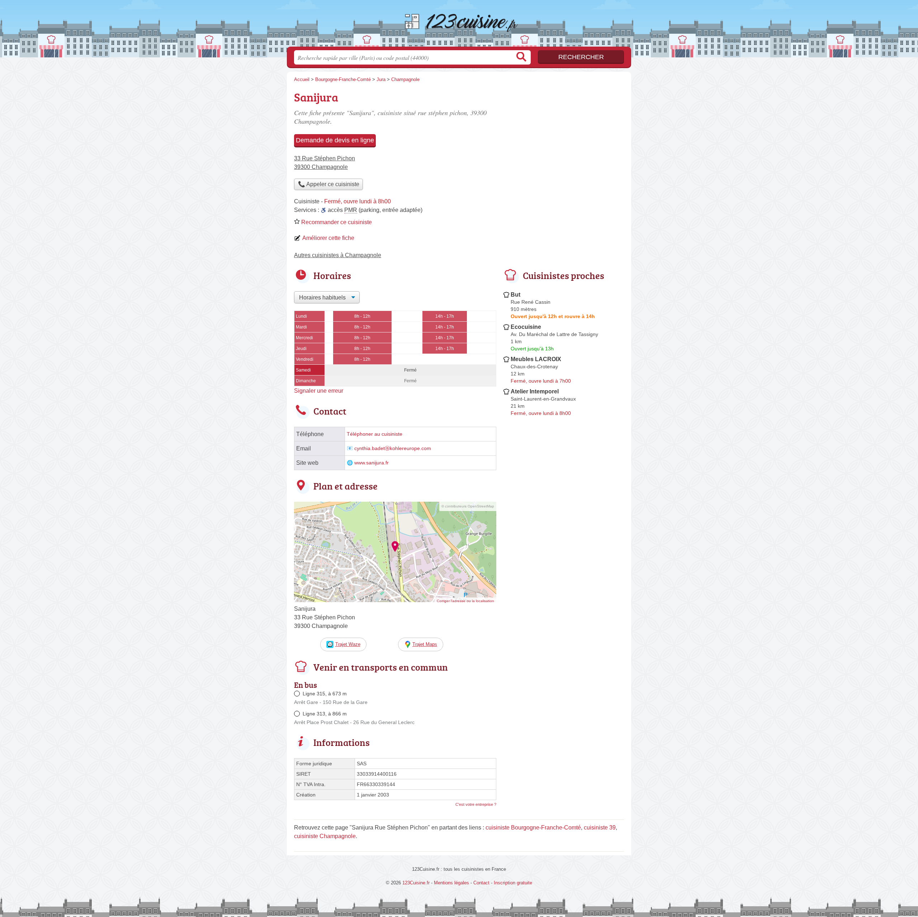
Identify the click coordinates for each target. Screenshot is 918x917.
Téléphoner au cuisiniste (374, 434)
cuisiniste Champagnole (325, 836)
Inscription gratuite (513, 882)
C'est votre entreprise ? (475, 804)
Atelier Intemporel (535, 391)
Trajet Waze (347, 644)
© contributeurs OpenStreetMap (467, 506)
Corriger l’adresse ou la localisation (465, 601)
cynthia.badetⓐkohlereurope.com (392, 448)
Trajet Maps (424, 644)
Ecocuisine (526, 327)
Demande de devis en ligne (335, 140)
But (515, 295)
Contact (481, 882)
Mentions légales (451, 882)
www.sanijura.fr (371, 462)
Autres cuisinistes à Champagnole (337, 255)
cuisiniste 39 (600, 827)
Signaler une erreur (318, 391)
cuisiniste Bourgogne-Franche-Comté (533, 827)
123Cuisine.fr (459, 25)
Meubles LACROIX (536, 359)
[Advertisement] (563, 138)
